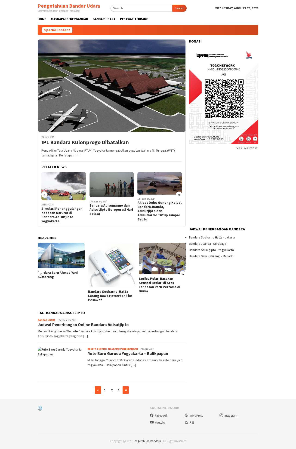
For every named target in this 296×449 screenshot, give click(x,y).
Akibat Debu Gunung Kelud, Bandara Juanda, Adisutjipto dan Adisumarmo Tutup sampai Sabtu (160, 211)
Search (179, 8)
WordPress (196, 416)
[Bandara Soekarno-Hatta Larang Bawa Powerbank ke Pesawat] (111, 265)
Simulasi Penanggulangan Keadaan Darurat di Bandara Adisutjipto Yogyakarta (62, 215)
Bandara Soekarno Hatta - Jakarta (212, 237)
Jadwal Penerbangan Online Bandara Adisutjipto (83, 324)
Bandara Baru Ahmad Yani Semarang (58, 275)
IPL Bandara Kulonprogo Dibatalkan (85, 142)
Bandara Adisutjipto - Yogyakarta (211, 250)
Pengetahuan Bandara (147, 441)
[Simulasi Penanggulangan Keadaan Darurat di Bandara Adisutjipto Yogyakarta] (63, 186)
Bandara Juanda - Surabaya (207, 243)
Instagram (231, 416)
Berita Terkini (97, 349)
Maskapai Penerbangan (123, 349)
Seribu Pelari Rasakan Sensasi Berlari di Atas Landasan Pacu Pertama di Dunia (159, 285)
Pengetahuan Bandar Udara (69, 6)
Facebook (161, 416)
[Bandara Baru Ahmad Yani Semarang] (61, 255)
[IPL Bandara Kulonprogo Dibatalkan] (112, 85)
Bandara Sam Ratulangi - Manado (211, 256)
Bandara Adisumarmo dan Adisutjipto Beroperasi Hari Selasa (111, 209)
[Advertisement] (223, 188)
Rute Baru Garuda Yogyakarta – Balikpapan (127, 353)
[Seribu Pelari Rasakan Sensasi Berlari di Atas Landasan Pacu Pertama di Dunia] (162, 258)
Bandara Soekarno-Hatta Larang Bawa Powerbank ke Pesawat (110, 296)
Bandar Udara (46, 320)
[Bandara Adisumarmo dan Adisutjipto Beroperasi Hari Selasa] (111, 184)
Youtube (160, 423)
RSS (192, 423)
